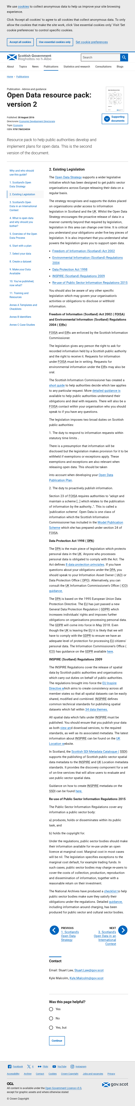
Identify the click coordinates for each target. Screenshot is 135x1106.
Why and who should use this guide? (22, 172)
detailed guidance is (106, 391)
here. (79, 791)
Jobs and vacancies (93, 1073)
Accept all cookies (20, 42)
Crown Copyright (69, 1073)
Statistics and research (77, 66)
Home (10, 76)
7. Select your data (20, 253)
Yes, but (61, 1027)
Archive (27, 1073)
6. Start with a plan (20, 245)
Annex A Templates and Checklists (23, 307)
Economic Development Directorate (37, 121)
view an (65, 728)
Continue (57, 1040)
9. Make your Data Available (20, 271)
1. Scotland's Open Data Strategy (20, 184)
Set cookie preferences (92, 42)
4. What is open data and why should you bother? (21, 222)
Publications (51, 66)
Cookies (53, 1073)
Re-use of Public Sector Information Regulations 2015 (90, 283)
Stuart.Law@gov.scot (89, 970)
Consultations (103, 66)
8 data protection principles (85, 564)
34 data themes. (96, 709)
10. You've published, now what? (22, 283)
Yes (58, 1009)
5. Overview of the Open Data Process (23, 235)
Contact (40, 1073)
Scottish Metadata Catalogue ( (95, 751)
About (10, 66)
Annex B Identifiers (20, 316)
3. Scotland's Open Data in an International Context (23, 206)
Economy (18, 125)
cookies (23, 6)
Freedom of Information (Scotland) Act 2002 (83, 251)
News (35, 66)
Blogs (120, 66)
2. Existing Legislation (22, 194)
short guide (57, 385)
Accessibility (13, 1073)
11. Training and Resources (19, 295)
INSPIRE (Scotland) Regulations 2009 (78, 276)
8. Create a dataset (20, 261)
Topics (23, 66)
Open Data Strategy (68, 177)
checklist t (111, 891)
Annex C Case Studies (22, 324)
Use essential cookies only (54, 42)
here (110, 651)
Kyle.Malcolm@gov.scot (86, 978)
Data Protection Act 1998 (69, 269)
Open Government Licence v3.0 (63, 1088)
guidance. (56, 591)
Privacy (111, 1073)
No (58, 1018)
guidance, (115, 902)
